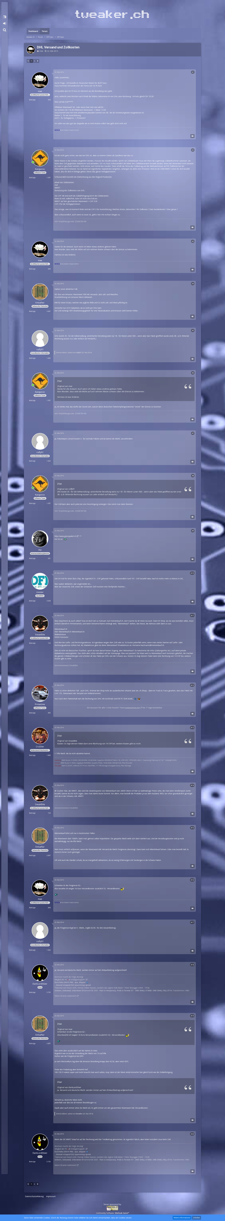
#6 (193, 373)
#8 (193, 475)
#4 (193, 283)
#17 (192, 922)
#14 (192, 785)
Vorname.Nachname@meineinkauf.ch (148, 645)
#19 (192, 1016)
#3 (193, 241)
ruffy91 (78, 352)
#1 (193, 72)
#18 (192, 965)
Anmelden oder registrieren (4, 23)
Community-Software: (112, 1213)
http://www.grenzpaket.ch (65, 536)
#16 (192, 880)
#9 (193, 530)
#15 (192, 827)
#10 (192, 573)
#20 (192, 1134)
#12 (192, 685)
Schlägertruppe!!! (78, 979)
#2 (193, 150)
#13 (192, 727)
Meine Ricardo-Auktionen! (65, 996)
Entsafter (79, 1114)
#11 (192, 615)
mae (41, 51)
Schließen (196, 1218)
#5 (193, 330)
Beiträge (32, 100)
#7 (193, 433)
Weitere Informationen (182, 1218)
